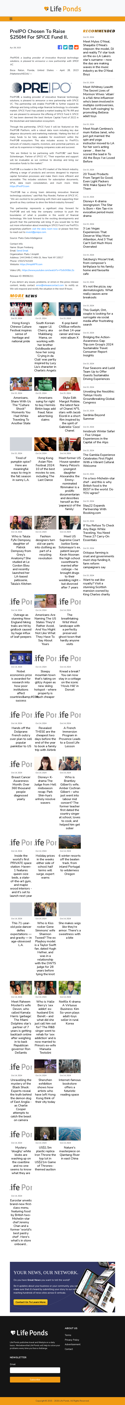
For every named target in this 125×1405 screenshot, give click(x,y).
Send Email (22, 250)
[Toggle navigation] (11, 19)
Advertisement (72, 1344)
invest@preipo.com (36, 232)
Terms (68, 1335)
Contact (69, 1349)
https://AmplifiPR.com (31, 264)
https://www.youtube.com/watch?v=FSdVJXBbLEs (48, 270)
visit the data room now (45, 228)
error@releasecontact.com (50, 285)
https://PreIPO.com (19, 186)
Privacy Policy (72, 1339)
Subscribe (35, 1379)
